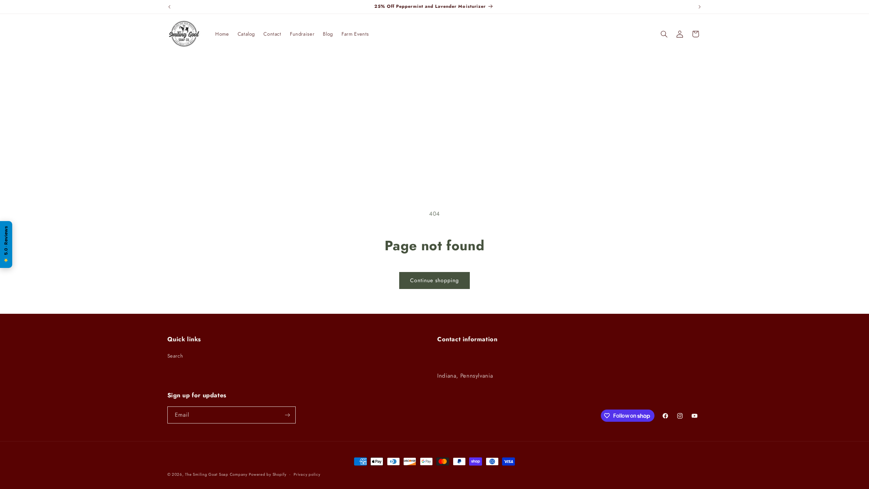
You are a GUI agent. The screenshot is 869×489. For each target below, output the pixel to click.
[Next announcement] (699, 7)
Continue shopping (434, 280)
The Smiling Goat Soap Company (216, 474)
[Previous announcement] (169, 7)
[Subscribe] (287, 414)
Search (175, 356)
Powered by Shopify (267, 474)
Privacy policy (307, 474)
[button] (664, 34)
